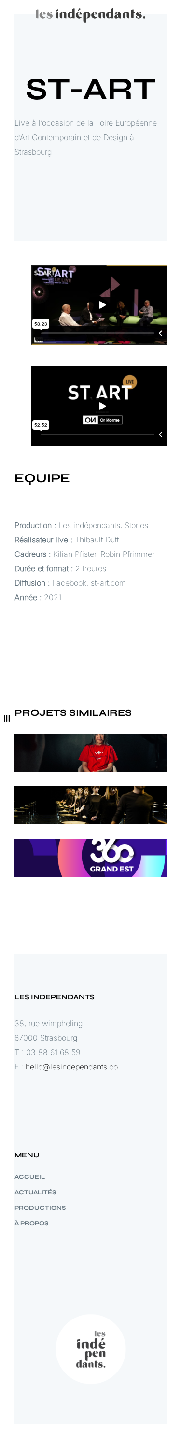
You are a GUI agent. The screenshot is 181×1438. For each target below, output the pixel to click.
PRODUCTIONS (40, 1208)
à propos (31, 1223)
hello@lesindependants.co (72, 1066)
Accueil (29, 1177)
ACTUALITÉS (35, 1192)
